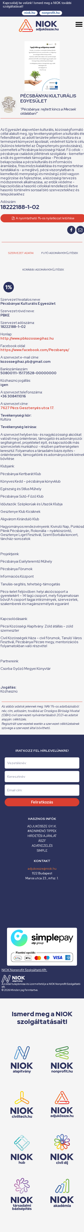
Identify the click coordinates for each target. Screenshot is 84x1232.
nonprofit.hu (51, 13)
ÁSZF (42, 841)
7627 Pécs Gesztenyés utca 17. (27, 408)
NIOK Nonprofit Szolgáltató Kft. (24, 970)
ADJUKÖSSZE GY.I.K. (42, 826)
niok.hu (29, 13)
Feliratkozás (42, 802)
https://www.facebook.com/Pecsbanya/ (34, 350)
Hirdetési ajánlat (42, 836)
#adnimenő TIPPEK (42, 831)
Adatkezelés (42, 846)
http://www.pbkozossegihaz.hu (27, 338)
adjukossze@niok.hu (42, 869)
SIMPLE (42, 851)
